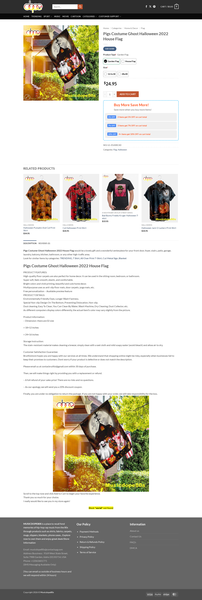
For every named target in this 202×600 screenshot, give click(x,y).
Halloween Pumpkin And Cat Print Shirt (39, 229)
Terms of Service (88, 552)
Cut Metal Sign (110, 258)
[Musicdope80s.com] (35, 6)
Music (57, 16)
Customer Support (109, 16)
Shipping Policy (87, 547)
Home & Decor (131, 28)
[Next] (178, 207)
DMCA (133, 548)
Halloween (122, 149)
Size (105, 67)
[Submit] (80, 6)
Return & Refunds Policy (92, 541)
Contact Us (135, 536)
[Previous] (23, 207)
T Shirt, (76, 258)
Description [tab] (30, 243)
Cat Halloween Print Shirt (74, 228)
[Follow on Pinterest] (154, 6)
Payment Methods (89, 531)
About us (134, 530)
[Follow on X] (150, 6)
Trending (36, 16)
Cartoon (76, 16)
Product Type (109, 54)
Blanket (123, 258)
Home (26, 16)
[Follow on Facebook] (146, 6)
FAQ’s (133, 542)
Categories (89, 16)
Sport (47, 16)
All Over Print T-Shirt (91, 258)
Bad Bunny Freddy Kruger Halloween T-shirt (120, 217)
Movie (65, 16)
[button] (170, 7)
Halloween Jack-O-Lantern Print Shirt (159, 228)
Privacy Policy (87, 536)
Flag (143, 28)
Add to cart (128, 94)
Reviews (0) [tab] (44, 243)
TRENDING (66, 258)
